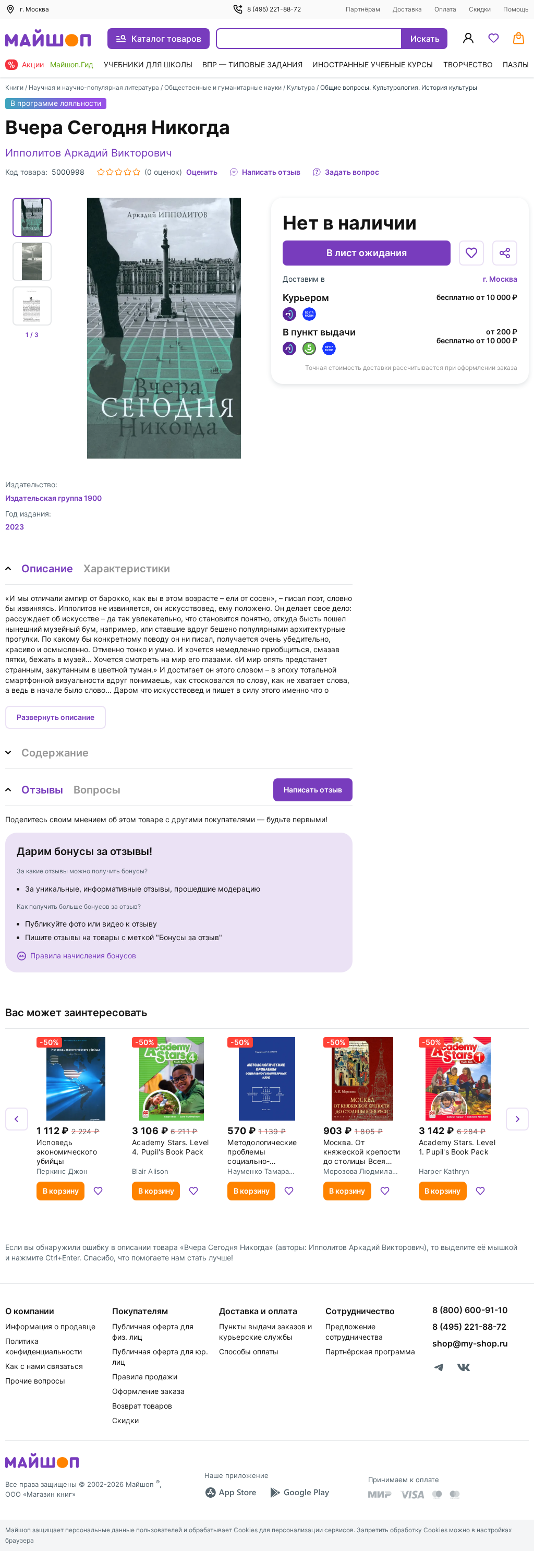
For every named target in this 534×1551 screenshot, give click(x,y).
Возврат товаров (142, 1405)
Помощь (516, 9)
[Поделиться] (504, 253)
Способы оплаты (248, 1351)
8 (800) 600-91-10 (470, 1310)
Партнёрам (363, 9)
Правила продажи (144, 1376)
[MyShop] (42, 1467)
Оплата (445, 9)
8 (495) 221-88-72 (274, 9)
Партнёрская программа (370, 1351)
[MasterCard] (437, 1494)
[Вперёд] (517, 1119)
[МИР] (380, 1494)
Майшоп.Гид (71, 64)
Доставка (407, 9)
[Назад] (16, 1119)
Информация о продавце (50, 1326)
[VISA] (411, 1494)
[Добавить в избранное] (471, 253)
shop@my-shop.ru (470, 1343)
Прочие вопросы (35, 1380)
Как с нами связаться (44, 1366)
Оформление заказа (148, 1391)
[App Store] (230, 1492)
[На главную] (48, 39)
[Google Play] (299, 1492)
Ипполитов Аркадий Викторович (88, 153)
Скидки (480, 9)
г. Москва (500, 278)
